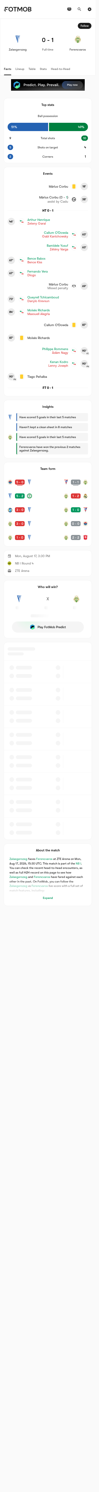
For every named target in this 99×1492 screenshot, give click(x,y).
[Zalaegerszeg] (19, 601)
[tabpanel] (48, 462)
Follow (85, 25)
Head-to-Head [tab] (60, 69)
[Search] (79, 9)
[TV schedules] (69, 9)
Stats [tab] (43, 69)
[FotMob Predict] (48, 85)
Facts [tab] (7, 69)
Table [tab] (32, 69)
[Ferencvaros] (76, 601)
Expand (48, 898)
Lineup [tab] (19, 69)
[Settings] (89, 9)
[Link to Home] (18, 9)
